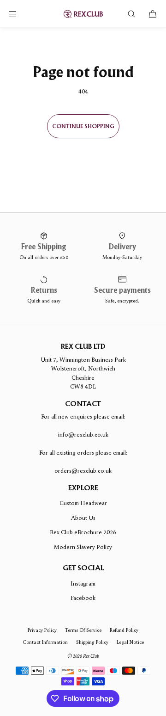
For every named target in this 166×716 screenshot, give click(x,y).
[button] (131, 13)
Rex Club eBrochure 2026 (83, 532)
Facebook (83, 598)
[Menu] (20, 13)
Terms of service (83, 630)
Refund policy (124, 630)
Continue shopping (83, 126)
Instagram (83, 583)
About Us (83, 518)
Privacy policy (42, 630)
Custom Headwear (83, 503)
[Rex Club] (83, 13)
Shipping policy (92, 642)
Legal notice (130, 642)
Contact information (45, 642)
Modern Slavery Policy (83, 547)
